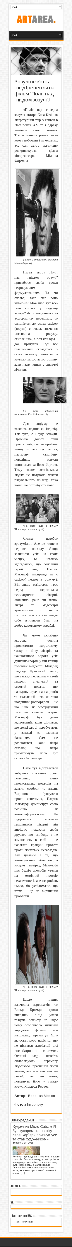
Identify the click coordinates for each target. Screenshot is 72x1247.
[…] (23, 1173)
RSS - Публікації (24, 1221)
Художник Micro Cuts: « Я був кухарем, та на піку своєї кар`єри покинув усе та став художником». (35, 1133)
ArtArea (15, 1186)
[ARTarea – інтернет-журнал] (36, 22)
